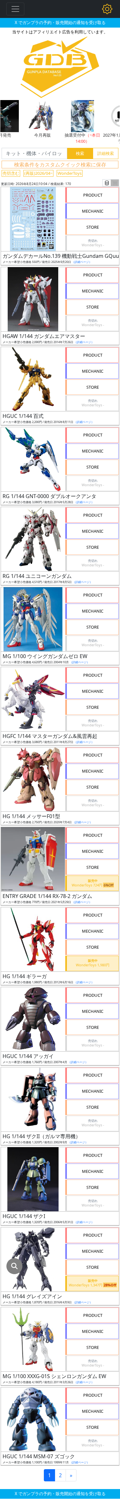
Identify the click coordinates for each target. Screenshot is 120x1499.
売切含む (11, 173)
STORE (92, 227)
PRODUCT (92, 195)
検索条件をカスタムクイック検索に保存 (60, 164)
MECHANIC (92, 211)
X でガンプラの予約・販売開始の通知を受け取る (60, 22)
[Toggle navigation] (15, 9)
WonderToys (70, 173)
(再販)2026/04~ (38, 173)
